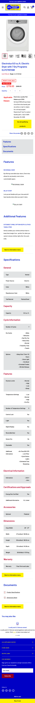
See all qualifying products (22, 124)
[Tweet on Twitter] (28, 133)
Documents (8, 151)
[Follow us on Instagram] (10, 690)
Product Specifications (13, 592)
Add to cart (17, 696)
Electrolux (5, 74)
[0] (32, 7)
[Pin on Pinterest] (25, 133)
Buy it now (17, 701)
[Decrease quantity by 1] (10, 91)
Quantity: (4, 91)
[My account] (28, 7)
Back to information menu (12, 250)
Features (7, 141)
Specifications (9, 146)
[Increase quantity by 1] (20, 91)
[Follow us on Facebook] (3, 690)
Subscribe (7, 676)
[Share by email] (32, 133)
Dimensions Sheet (12, 597)
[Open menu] (3, 7)
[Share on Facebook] (21, 133)
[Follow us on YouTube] (13, 690)
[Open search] (25, 7)
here (14, 632)
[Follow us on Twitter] (6, 690)
